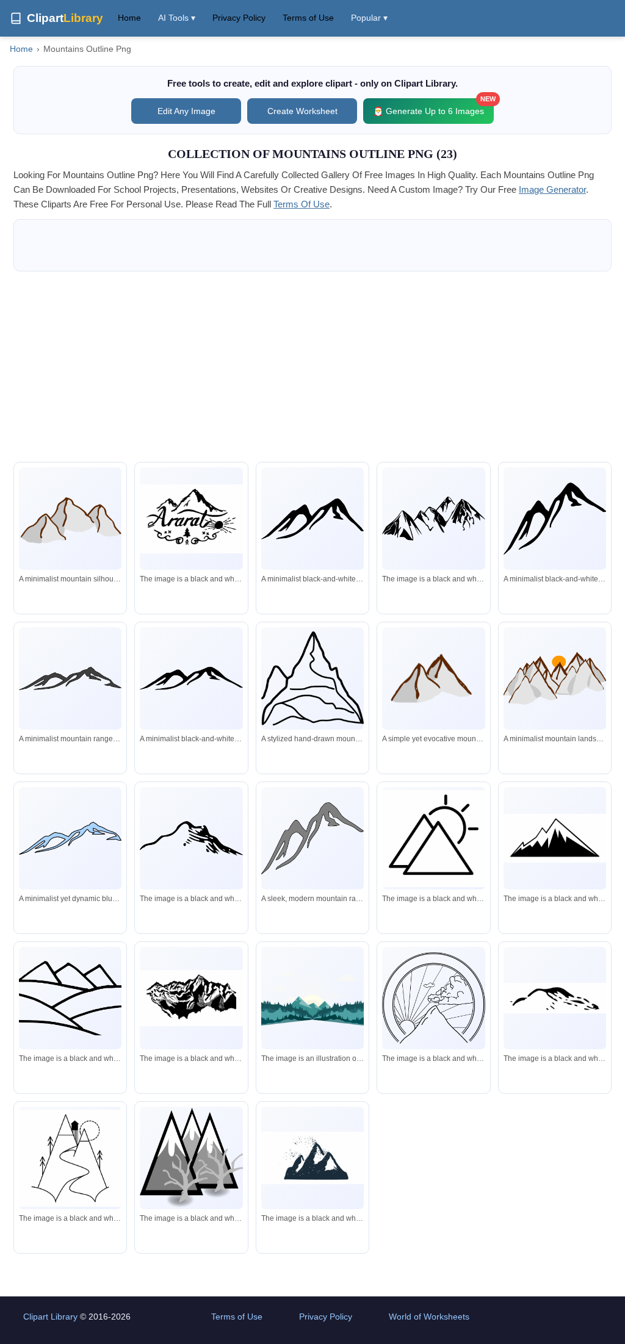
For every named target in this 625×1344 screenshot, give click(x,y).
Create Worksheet (302, 111)
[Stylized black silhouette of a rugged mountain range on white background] (312, 518)
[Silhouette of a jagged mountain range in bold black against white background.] (191, 678)
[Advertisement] (312, 366)
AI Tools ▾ (176, 18)
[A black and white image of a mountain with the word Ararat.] (191, 518)
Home (129, 18)
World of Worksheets (429, 1316)
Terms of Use (308, 18)
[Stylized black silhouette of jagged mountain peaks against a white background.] (70, 678)
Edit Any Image (186, 111)
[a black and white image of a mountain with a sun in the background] (433, 838)
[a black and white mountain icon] (555, 838)
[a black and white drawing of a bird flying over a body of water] (555, 998)
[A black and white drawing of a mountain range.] (191, 998)
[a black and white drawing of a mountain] (191, 838)
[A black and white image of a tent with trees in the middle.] (191, 1158)
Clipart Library (50, 1316)
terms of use (301, 204)
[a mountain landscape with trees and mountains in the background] (312, 998)
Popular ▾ (369, 18)
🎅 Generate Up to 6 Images (433, 107)
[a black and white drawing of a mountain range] (433, 518)
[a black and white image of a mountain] (312, 1158)
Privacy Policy (239, 18)
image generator (552, 189)
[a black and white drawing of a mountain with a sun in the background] (433, 998)
